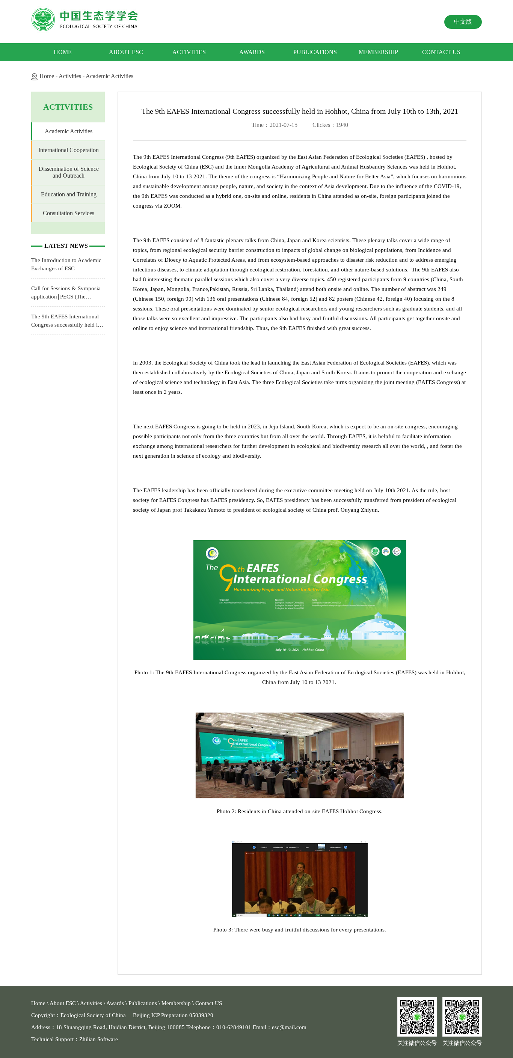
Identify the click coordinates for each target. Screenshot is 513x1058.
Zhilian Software (98, 1039)
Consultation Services (68, 213)
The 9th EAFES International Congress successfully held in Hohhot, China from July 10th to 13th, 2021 (66, 321)
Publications (315, 52)
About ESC (126, 52)
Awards (252, 52)
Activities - (72, 76)
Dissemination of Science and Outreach (69, 172)
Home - (49, 76)
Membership (378, 52)
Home (63, 52)
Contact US (441, 52)
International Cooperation (68, 150)
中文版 (463, 21)
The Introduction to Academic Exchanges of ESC (66, 264)
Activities (189, 52)
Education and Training (69, 194)
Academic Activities (109, 76)
